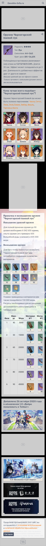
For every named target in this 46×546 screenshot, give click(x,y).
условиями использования (29, 525)
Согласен (8, 534)
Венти (15, 108)
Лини (5, 105)
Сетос (38, 101)
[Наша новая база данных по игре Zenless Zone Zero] (23, 490)
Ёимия (17, 105)
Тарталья (7, 108)
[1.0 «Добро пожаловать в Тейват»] (23, 420)
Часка (32, 101)
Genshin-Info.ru (16, 3)
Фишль (31, 105)
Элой (11, 105)
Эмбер (24, 105)
